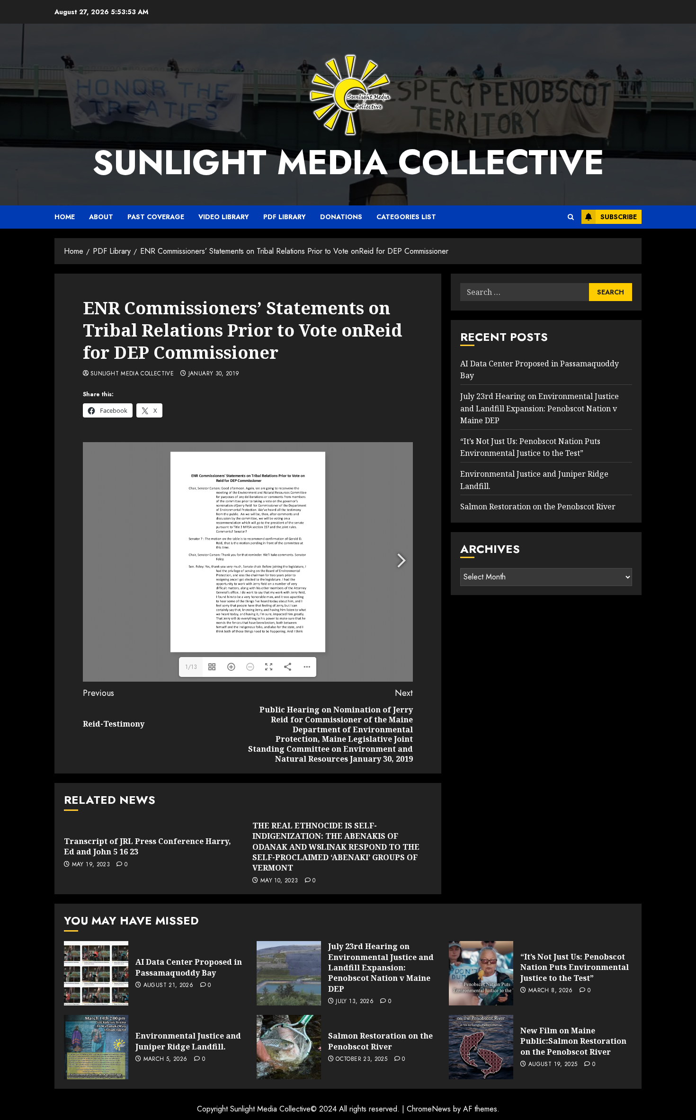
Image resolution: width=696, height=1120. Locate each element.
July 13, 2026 (355, 1001)
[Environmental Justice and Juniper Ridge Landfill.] (96, 1047)
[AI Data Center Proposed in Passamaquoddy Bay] (96, 973)
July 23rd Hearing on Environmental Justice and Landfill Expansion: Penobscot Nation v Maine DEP (539, 408)
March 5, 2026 (165, 1059)
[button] (571, 217)
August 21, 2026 (168, 985)
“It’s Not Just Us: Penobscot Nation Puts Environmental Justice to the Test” (574, 967)
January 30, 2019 (214, 374)
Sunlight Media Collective (348, 162)
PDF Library (284, 217)
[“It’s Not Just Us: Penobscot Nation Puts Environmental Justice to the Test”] (481, 973)
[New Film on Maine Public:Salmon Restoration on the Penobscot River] (481, 1047)
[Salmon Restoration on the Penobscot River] (289, 1047)
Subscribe (618, 217)
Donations (341, 217)
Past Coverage (155, 217)
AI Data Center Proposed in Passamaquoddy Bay (188, 967)
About (101, 217)
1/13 (191, 667)
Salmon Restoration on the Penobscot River (538, 507)
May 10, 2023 (279, 881)
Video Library (223, 217)
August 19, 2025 (552, 1064)
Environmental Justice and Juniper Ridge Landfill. (188, 1041)
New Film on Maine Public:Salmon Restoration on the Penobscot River (573, 1041)
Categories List (406, 217)
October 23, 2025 (361, 1059)
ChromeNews (429, 1108)
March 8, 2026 (550, 991)
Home (64, 217)
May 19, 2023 (91, 865)
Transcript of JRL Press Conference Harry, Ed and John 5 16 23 (147, 846)
